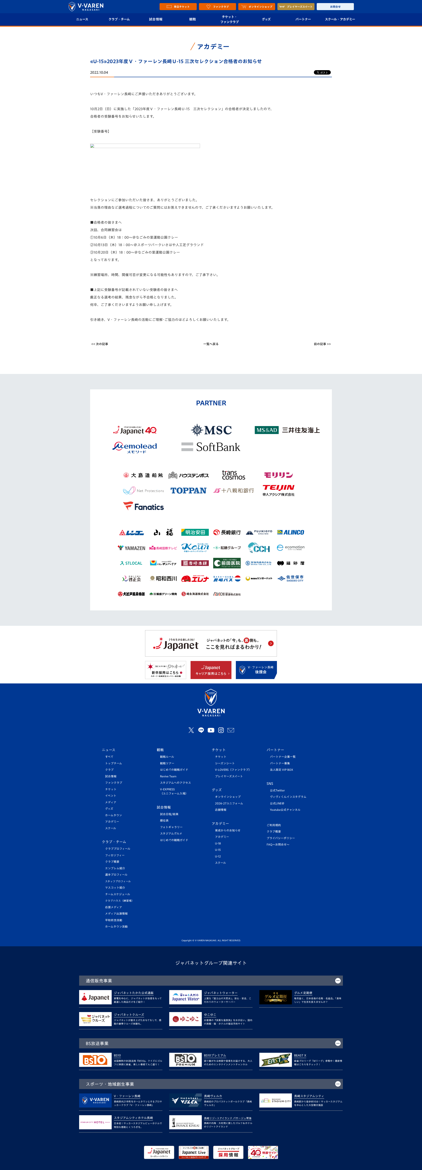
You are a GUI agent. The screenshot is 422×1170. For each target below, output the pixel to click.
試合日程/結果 (169, 814)
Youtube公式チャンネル (285, 809)
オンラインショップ (228, 796)
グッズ (266, 19)
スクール (110, 828)
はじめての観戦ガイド (174, 769)
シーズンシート (225, 763)
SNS (270, 783)
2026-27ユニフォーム (229, 803)
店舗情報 (220, 809)
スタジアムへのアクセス (175, 782)
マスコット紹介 (115, 887)
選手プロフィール (116, 874)
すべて (109, 756)
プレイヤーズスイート (229, 776)
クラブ (109, 769)
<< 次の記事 (99, 344)
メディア (110, 802)
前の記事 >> (322, 344)
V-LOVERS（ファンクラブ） (233, 769)
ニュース (82, 19)
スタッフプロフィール (118, 881)
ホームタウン (113, 815)
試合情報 (155, 19)
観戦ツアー (167, 763)
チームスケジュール (117, 894)
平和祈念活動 (113, 920)
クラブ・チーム (119, 19)
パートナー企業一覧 (283, 756)
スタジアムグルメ (171, 833)
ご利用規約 (274, 825)
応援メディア (113, 907)
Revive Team (168, 776)
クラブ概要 (112, 861)
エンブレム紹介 (115, 868)
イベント (110, 795)
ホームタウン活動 (116, 926)
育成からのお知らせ (227, 830)
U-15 (218, 849)
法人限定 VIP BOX (281, 769)
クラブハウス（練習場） (119, 900)
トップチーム (113, 763)
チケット (110, 789)
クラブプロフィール (117, 848)
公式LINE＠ (277, 803)
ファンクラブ (113, 782)
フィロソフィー (115, 855)
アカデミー (112, 821)
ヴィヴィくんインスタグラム (288, 796)
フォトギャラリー (171, 827)
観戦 (192, 19)
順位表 (164, 820)
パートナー (303, 19)
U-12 (218, 856)
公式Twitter (277, 790)
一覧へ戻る (211, 344)
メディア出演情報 (116, 913)
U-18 (218, 843)
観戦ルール (167, 756)
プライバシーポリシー (281, 838)
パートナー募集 (280, 763)
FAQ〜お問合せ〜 (278, 844)
